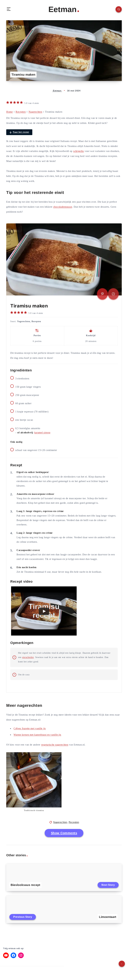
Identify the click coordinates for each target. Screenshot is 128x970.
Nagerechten (35, 111)
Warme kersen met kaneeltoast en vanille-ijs (37, 734)
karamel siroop (42, 432)
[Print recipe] (113, 294)
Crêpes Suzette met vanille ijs (30, 728)
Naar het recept (21, 132)
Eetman (62, 9)
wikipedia (78, 151)
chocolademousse (62, 206)
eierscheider (28, 657)
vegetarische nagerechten (54, 744)
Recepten (21, 111)
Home (9, 111)
